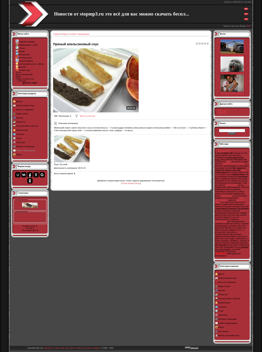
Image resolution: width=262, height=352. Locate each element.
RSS (249, 26)
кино (217, 200)
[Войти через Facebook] (30, 174)
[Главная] (246, 10)
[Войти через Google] (42, 174)
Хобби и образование (25, 150)
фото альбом (232, 185)
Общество (20, 122)
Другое (19, 101)
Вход (137, 183)
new (243, 170)
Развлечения (22, 130)
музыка (223, 200)
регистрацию (221, 221)
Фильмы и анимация (25, 146)
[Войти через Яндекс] (36, 174)
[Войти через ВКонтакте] (24, 174)
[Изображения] (72, 149)
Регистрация (128, 183)
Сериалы (20, 134)
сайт (229, 162)
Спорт (19, 138)
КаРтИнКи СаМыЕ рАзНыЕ (232, 55)
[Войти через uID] (17, 174)
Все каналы (223, 331)
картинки (241, 200)
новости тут (226, 196)
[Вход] (246, 20)
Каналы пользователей (228, 335)
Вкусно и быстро (87, 116)
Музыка (19, 118)
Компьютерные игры (25, 105)
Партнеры (222, 111)
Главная (56, 34)
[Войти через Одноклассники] (30, 180)
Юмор (19, 155)
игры (241, 198)
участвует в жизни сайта (233, 164)
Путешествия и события (27, 126)
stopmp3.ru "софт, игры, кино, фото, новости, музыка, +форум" (72, 348)
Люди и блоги (22, 114)
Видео (65, 34)
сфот (217, 202)
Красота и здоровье (25, 109)
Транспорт (20, 142)
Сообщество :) (224, 151)
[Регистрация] (246, 15)
